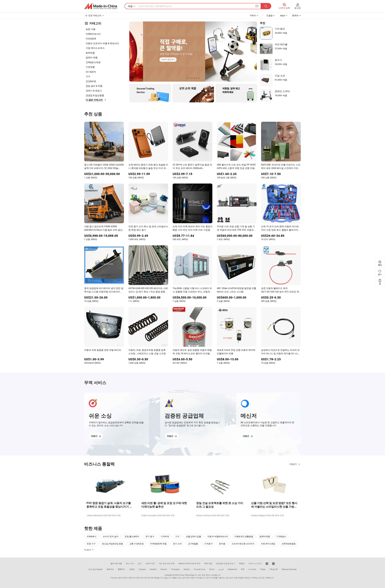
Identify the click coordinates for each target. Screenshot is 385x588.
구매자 (252, 15)
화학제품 (90, 52)
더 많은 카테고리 (94, 99)
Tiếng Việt (274, 569)
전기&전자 (91, 71)
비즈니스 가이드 (255, 563)
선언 (139, 563)
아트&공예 (91, 38)
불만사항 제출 (116, 563)
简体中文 (110, 569)
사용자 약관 (150, 563)
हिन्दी (242, 569)
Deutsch (163, 569)
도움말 (269, 15)
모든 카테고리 (94, 15)
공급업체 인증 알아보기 (225, 563)
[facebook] (267, 563)
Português (175, 569)
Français (142, 569)
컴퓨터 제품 (92, 57)
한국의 (212, 569)
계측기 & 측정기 (94, 90)
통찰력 (242, 563)
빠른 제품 (208, 563)
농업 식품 (90, 29)
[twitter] (273, 563)
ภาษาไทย (252, 569)
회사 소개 (130, 563)
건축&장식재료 (93, 62)
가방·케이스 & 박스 (95, 47)
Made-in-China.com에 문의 (189, 563)
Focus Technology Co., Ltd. (190, 575)
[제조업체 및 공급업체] (100, 6)
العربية (221, 569)
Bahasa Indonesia (289, 569)
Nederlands (232, 569)
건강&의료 (91, 81)
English (100, 569)
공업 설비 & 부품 (94, 85)
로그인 (297, 7)
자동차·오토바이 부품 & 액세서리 (102, 43)
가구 (88, 76)
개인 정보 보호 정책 (167, 563)
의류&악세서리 (93, 33)
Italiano (187, 569)
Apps (282, 15)
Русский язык (199, 569)
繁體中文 (121, 569)
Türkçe (262, 569)
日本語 (132, 569)
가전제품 (90, 66)
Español (153, 569)
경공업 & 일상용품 (95, 95)
